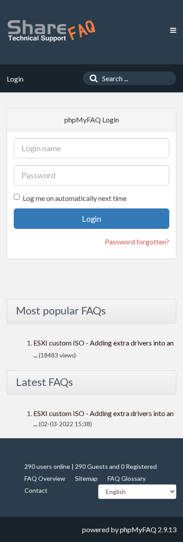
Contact (36, 490)
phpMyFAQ (138, 529)
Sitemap (86, 478)
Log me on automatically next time (75, 198)
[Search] (91, 78)
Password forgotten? (137, 241)
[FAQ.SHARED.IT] (51, 31)
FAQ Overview (44, 478)
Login (91, 219)
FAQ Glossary (126, 478)
